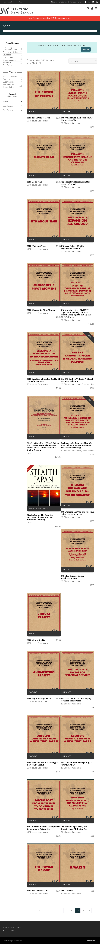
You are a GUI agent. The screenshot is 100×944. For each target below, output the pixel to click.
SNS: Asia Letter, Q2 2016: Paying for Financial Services (76, 699)
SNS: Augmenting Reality (39, 698)
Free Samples (88, 384)
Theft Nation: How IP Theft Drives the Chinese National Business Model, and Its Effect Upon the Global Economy (43, 446)
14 (83, 910)
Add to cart (33, 111)
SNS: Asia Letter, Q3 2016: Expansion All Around (72, 247)
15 (89, 910)
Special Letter (8, 87)
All (40, 63)
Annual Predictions (10, 77)
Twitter (93, 2)
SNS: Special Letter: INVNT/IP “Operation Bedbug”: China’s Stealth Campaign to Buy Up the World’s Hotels (76, 313)
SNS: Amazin (67, 891)
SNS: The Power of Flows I (39, 118)
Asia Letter (7, 79)
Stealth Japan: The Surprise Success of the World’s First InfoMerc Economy (40, 517)
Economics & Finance (12, 52)
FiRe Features (8, 84)
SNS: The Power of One (38, 891)
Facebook (85, 2)
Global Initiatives (10, 60)
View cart (85, 49)
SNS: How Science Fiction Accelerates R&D (72, 577)
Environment (8, 57)
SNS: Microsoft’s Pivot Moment (41, 310)
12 (72, 910)
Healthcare (7, 62)
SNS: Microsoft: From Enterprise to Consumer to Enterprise (43, 828)
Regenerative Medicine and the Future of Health (75, 183)
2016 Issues (32, 121)
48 (36, 63)
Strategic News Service (59, 2)
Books (29, 453)
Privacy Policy (8, 927)
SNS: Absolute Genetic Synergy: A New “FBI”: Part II (43, 763)
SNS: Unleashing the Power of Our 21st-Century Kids (76, 119)
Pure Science (8, 65)
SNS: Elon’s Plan (34, 182)
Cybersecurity (8, 82)
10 (61, 910)
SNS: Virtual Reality (36, 640)
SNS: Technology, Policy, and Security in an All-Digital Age (74, 828)
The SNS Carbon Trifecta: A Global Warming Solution (77, 380)
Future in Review (76, 2)
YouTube (96, 2)
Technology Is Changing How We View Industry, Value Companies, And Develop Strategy (76, 445)
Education (7, 55)
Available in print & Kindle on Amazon (40, 509)
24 (33, 63)
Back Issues (43, 121)
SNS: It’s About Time (36, 246)
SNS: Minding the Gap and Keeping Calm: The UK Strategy (77, 513)
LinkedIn (89, 2)
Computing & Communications (10, 48)
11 (66, 910)
